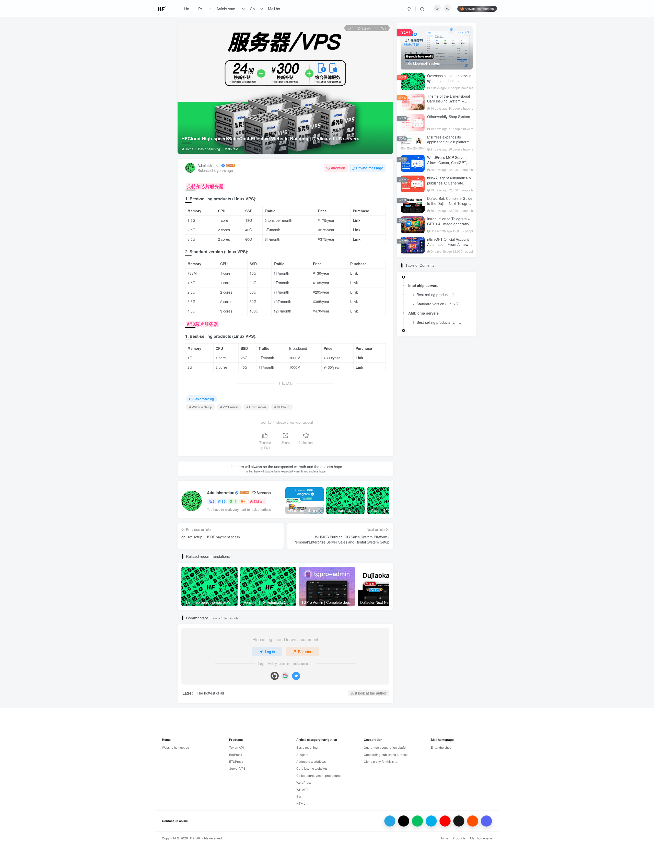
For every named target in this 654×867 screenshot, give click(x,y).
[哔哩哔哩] (431, 821)
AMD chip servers (423, 313)
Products (459, 838)
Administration (208, 165)
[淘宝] (472, 821)
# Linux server (256, 407)
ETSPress (236, 762)
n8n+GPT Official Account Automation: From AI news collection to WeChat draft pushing (448, 247)
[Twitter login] (296, 676)
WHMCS (302, 790)
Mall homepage (481, 838)
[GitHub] (458, 821)
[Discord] (486, 821)
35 (223, 501)
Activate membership (479, 8)
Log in (270, 651)
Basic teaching (209, 148)
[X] (403, 821)
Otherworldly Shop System (448, 116)
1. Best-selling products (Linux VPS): (439, 294)
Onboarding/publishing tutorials (386, 755)
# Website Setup (200, 407)
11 (235, 501)
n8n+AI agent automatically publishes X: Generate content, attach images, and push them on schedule (449, 185)
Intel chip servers (423, 285)
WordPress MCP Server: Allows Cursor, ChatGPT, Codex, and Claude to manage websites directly (447, 165)
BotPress (235, 755)
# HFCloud (281, 407)
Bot (298, 797)
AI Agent (302, 755)
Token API (236, 747)
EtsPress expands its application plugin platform (448, 139)
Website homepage (175, 747)
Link (356, 220)
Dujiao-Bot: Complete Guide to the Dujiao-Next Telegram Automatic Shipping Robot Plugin (450, 206)
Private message (369, 167)
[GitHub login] (275, 676)
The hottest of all (210, 693)
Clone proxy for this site (380, 762)
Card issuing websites (312, 768)
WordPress (303, 782)
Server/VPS (237, 768)
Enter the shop (441, 747)
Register (304, 651)
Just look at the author (369, 693)
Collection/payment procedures (318, 776)
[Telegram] (389, 821)
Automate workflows (311, 762)
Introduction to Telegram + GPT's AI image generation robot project (449, 223)
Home (188, 148)
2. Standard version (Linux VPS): (439, 303)
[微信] (417, 821)
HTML (300, 803)
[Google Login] (285, 676)
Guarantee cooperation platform (386, 747)
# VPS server (229, 407)
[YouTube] (445, 821)
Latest (188, 693)
